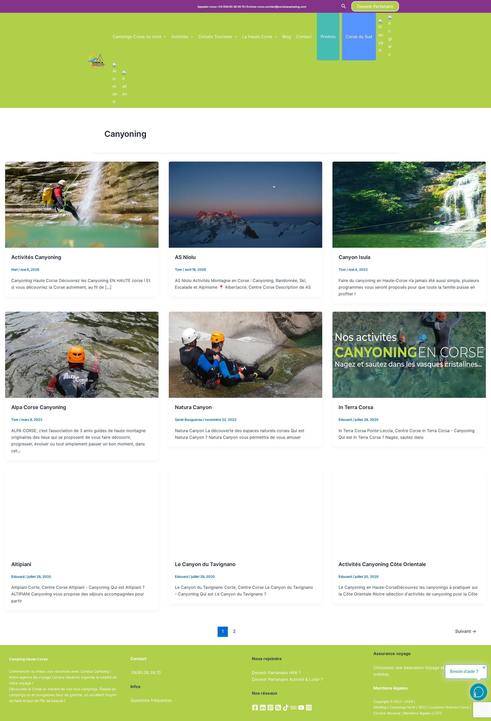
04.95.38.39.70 (146, 672)
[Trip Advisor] (293, 707)
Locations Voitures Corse (449, 707)
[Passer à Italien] (124, 84)
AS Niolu (185, 257)
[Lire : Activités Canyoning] (82, 204)
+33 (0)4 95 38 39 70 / (232, 6)
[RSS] (278, 707)
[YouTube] (301, 707)
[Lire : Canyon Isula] (409, 204)
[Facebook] (255, 707)
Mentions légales (417, 713)
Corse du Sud (359, 36)
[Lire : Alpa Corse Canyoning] (82, 354)
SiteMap (380, 707)
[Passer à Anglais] (390, 36)
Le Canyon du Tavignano (205, 564)
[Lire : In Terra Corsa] (409, 354)
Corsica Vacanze (386, 713)
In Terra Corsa (356, 407)
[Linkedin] (263, 707)
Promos (328, 36)
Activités (179, 36)
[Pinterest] (270, 707)
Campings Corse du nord (137, 36)
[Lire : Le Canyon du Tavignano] (245, 511)
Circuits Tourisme (215, 36)
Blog (286, 36)
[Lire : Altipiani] (82, 511)
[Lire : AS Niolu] (245, 204)
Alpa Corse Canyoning (38, 407)
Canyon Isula (354, 257)
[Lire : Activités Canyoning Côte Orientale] (409, 511)
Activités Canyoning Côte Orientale (382, 564)
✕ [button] (484, 668)
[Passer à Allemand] (115, 84)
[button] (343, 6)
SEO (421, 707)
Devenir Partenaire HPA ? (276, 672)
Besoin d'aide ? (464, 671)
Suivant (465, 631)
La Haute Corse (257, 36)
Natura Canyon (193, 407)
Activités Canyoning (36, 257)
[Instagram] (309, 707)
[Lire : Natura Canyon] (245, 354)
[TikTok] (286, 707)
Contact (304, 36)
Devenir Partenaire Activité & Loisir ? (287, 679)
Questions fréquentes (151, 700)
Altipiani (21, 564)
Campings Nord (402, 707)
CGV (438, 713)
